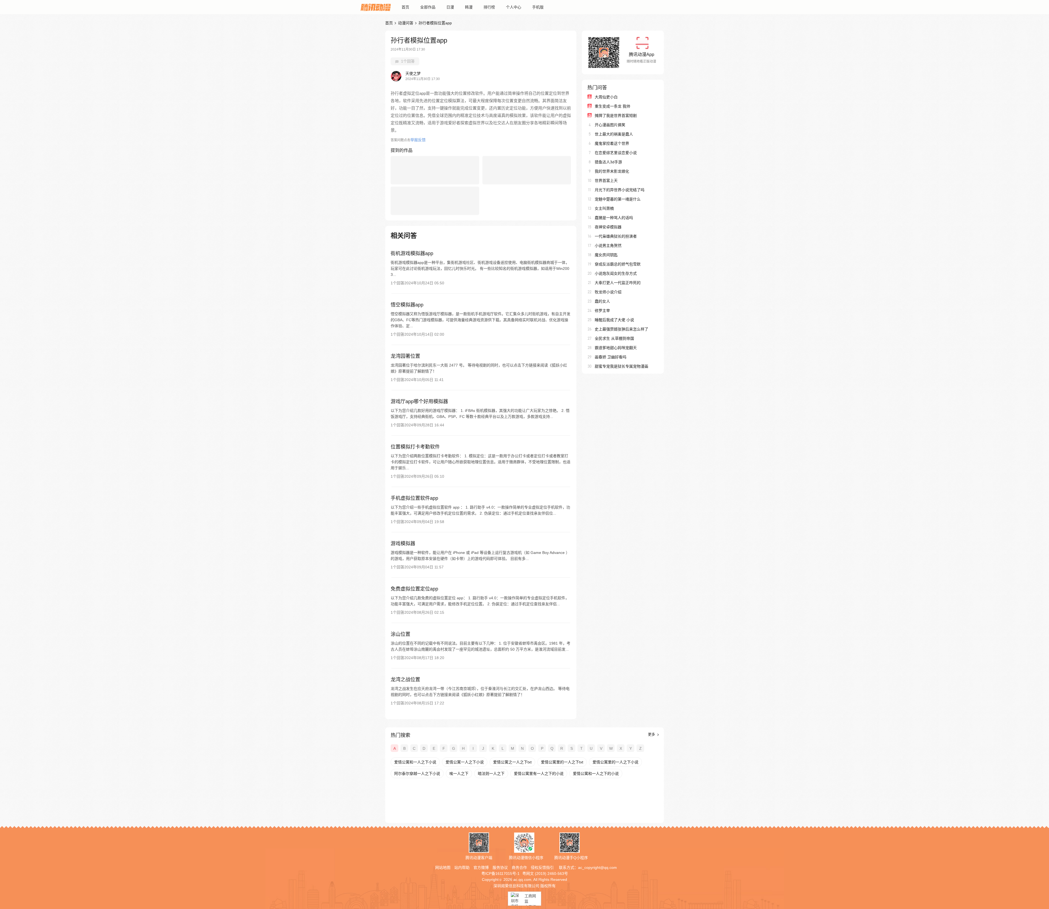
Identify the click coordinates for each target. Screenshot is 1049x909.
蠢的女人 (602, 301)
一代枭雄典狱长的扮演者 (616, 236)
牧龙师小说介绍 (608, 292)
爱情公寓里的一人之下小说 (615, 762)
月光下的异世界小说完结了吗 (619, 190)
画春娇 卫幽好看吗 (610, 357)
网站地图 (442, 867)
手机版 (538, 7)
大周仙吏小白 (606, 97)
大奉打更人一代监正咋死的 (618, 283)
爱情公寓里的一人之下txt (562, 762)
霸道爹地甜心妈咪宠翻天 (616, 348)
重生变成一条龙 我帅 (612, 106)
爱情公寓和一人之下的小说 (596, 773)
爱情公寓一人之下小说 (465, 762)
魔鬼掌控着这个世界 (612, 143)
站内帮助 (462, 867)
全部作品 (427, 7)
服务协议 (500, 867)
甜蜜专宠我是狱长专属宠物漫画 (621, 366)
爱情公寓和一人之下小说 (415, 762)
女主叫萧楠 (604, 208)
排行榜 (489, 7)
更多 (652, 734)
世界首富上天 (606, 180)
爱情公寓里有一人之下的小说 (539, 773)
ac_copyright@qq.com (597, 867)
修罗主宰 (602, 310)
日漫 (450, 7)
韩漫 (469, 7)
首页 (405, 7)
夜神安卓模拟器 (608, 227)
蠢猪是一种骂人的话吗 (614, 218)
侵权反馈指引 (542, 867)
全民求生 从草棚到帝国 (614, 338)
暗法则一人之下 (491, 773)
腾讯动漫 (376, 7)
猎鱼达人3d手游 (608, 162)
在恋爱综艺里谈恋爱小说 (616, 152)
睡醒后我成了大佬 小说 (614, 320)
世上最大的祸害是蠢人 (614, 134)
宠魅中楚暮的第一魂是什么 (618, 199)
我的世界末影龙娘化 (612, 171)
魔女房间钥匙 (606, 255)
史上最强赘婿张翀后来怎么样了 (621, 329)
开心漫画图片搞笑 (610, 125)
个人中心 (513, 7)
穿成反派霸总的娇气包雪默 (618, 264)
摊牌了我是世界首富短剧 (616, 115)
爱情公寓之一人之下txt (512, 762)
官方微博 (481, 867)
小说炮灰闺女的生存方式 (616, 273)
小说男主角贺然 (608, 245)
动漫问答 (405, 23)
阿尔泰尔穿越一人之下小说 (417, 773)
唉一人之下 (458, 773)
